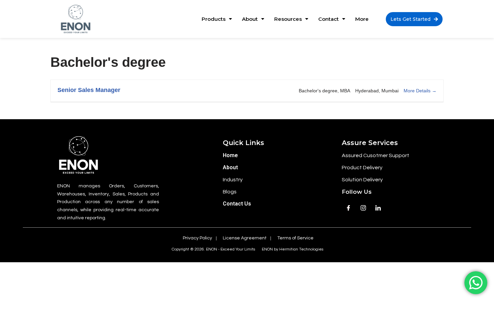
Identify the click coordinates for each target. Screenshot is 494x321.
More (362, 19)
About (250, 19)
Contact (328, 19)
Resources (288, 19)
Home (230, 155)
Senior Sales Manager (88, 90)
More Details (418, 90)
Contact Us (237, 203)
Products (213, 19)
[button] (414, 19)
